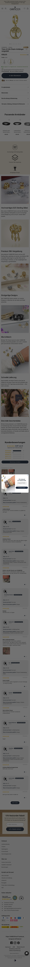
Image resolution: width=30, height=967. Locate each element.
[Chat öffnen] (27, 953)
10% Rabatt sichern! (21, 487)
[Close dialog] (27, 475)
